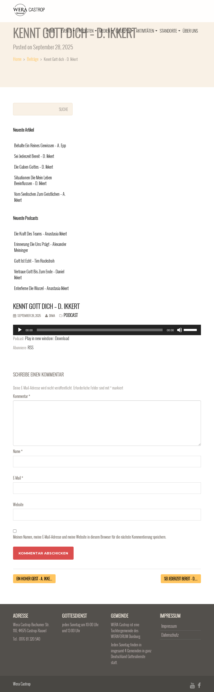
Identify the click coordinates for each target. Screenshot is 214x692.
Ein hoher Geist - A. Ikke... (34, 578)
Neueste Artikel (23, 130)
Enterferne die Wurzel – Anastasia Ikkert (41, 288)
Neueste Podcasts (25, 218)
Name (17, 451)
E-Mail (18, 478)
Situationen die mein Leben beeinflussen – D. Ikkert (33, 181)
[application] (107, 330)
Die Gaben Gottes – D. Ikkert (33, 167)
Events (66, 31)
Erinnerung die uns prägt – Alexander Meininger (40, 247)
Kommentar (21, 396)
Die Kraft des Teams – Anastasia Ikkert (40, 234)
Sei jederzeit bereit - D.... (181, 578)
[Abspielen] (19, 330)
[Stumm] (179, 330)
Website (18, 504)
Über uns (190, 31)
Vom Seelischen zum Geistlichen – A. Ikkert (40, 197)
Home (50, 31)
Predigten (85, 31)
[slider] (191, 329)
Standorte (169, 31)
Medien (105, 31)
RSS (30, 347)
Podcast (71, 315)
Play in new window (39, 338)
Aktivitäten (145, 31)
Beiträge (32, 59)
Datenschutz (170, 635)
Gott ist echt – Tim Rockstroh (34, 261)
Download (62, 338)
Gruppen (123, 31)
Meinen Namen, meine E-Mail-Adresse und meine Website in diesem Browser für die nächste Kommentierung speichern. (89, 537)
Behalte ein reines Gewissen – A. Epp (40, 146)
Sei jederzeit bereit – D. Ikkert (34, 156)
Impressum (169, 626)
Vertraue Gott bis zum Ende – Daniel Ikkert (39, 275)
